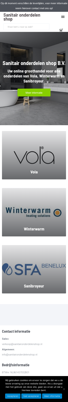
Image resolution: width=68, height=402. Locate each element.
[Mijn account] (53, 26)
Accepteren (12, 396)
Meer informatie (52, 396)
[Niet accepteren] (64, 389)
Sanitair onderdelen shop (21, 17)
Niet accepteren (31, 396)
